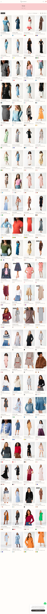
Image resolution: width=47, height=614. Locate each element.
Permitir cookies (38, 610)
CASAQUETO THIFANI (4, 436)
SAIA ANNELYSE (26, 234)
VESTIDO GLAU (38, 55)
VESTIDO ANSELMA (15, 526)
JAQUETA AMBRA (3, 279)
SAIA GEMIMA (14, 212)
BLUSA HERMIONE (15, 571)
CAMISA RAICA (37, 436)
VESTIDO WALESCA (4, 369)
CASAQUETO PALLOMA (16, 459)
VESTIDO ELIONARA (27, 55)
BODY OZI (2, 391)
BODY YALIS (14, 122)
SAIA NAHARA (37, 324)
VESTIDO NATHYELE (15, 55)
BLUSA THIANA (3, 77)
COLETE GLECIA (3, 100)
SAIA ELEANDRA (26, 302)
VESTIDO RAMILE (38, 257)
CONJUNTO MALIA (15, 324)
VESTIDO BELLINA (27, 122)
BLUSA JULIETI (3, 257)
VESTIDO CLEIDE (15, 32)
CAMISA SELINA (14, 391)
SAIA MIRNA (37, 414)
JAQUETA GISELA (38, 369)
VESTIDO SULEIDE (38, 122)
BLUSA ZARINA (37, 571)
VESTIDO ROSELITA (38, 459)
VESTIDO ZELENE (38, 481)
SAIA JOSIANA (3, 122)
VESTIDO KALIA (14, 167)
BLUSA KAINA (3, 459)
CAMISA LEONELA (4, 234)
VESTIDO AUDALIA (4, 212)
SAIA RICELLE (37, 189)
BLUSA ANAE (14, 189)
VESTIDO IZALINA (15, 257)
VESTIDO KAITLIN (38, 234)
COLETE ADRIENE (27, 324)
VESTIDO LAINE (14, 414)
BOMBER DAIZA (14, 369)
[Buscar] (43, 1)
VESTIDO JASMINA (27, 459)
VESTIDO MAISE (26, 100)
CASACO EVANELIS (4, 526)
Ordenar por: (29, 13)
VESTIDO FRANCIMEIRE (4, 189)
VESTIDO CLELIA (38, 526)
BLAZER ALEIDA (26, 391)
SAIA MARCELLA (3, 504)
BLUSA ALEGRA (26, 481)
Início (22, 8)
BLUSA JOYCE (26, 77)
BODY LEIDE (3, 324)
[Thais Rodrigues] (23, 1)
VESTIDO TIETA (3, 414)
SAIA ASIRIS (37, 279)
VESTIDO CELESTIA (15, 504)
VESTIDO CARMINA (27, 436)
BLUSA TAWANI (37, 391)
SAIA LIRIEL (25, 369)
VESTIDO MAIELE (3, 55)
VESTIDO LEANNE (38, 504)
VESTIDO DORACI (27, 32)
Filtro (3, 13)
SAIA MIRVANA (37, 302)
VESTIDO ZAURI (38, 32)
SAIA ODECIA (37, 167)
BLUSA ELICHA (3, 571)
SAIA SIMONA (37, 100)
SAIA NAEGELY (3, 481)
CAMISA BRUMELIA (15, 234)
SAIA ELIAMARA (14, 279)
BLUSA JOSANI (14, 302)
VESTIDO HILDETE (27, 571)
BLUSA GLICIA (26, 189)
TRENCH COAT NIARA (15, 436)
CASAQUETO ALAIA (27, 504)
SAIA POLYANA (37, 77)
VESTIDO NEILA (26, 212)
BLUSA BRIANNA (3, 32)
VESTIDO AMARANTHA (28, 167)
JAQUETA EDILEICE (27, 414)
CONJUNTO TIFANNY (15, 100)
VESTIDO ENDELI (15, 77)
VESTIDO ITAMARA (38, 212)
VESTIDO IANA (3, 167)
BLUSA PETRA (26, 279)
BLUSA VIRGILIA (26, 526)
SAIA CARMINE (3, 302)
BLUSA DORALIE (26, 257)
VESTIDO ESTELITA (15, 481)
